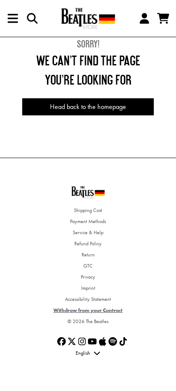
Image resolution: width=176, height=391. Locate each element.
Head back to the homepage (88, 106)
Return (88, 254)
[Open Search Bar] (32, 18)
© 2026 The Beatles (88, 321)
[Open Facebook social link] (61, 341)
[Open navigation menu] (12, 18)
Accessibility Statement (88, 299)
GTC (88, 265)
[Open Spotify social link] (112, 341)
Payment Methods (88, 221)
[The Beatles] (88, 18)
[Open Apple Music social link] (102, 341)
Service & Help (88, 232)
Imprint (88, 288)
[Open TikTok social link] (123, 341)
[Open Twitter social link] (71, 341)
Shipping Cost (88, 210)
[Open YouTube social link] (92, 341)
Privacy (88, 276)
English (83, 353)
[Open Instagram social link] (82, 341)
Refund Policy (88, 243)
